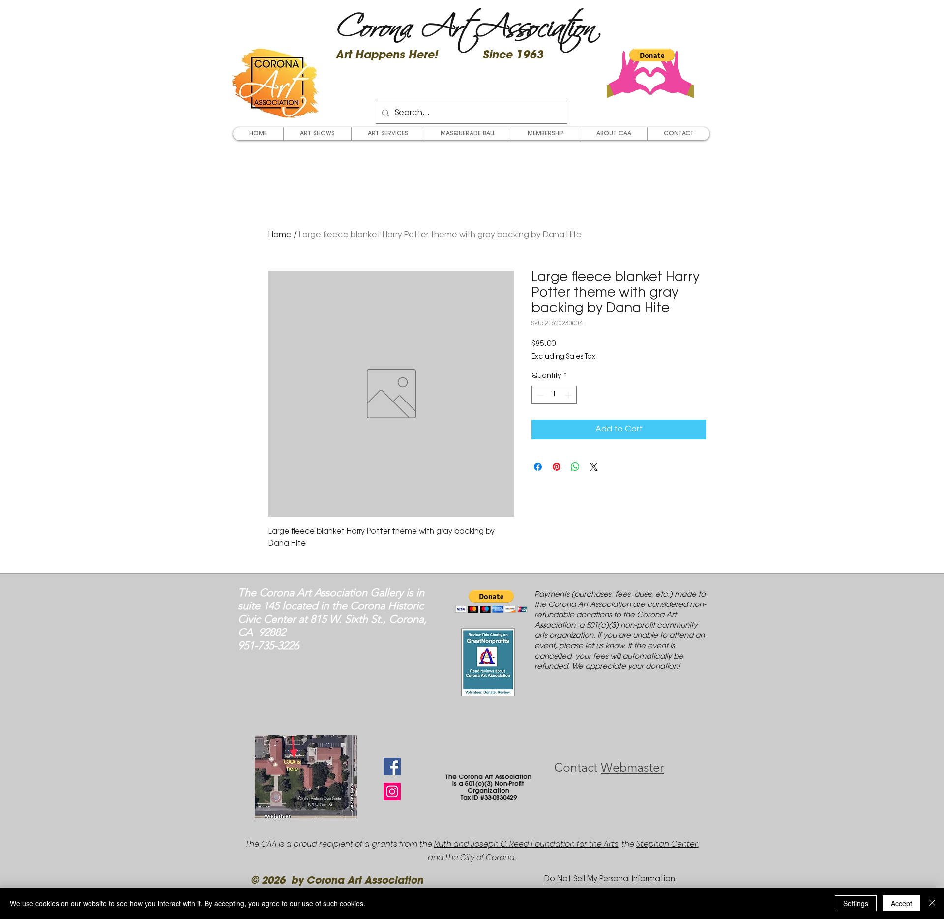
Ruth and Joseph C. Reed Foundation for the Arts (526, 844)
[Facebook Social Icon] (392, 766)
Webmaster (632, 767)
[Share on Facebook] (538, 467)
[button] (652, 55)
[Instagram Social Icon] (392, 791)
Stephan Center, (667, 844)
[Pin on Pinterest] (556, 467)
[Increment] (569, 394)
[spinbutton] (554, 394)
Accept (901, 903)
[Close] (932, 903)
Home (280, 235)
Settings (855, 903)
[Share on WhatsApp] (575, 467)
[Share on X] (594, 467)
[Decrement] (539, 394)
